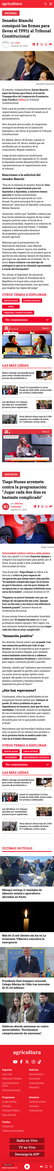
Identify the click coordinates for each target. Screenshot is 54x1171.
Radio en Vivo (27, 1140)
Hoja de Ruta (9, 1114)
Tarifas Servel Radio (13, 1130)
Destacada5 (11, 300)
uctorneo (11, 757)
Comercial (7, 1126)
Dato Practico (36, 1074)
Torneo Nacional (11, 1090)
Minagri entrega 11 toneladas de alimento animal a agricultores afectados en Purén (22, 893)
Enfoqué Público (11, 1110)
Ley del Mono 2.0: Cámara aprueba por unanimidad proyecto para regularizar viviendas (15, 404)
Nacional (11, 13)
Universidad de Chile (10, 1084)
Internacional (36, 1082)
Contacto (34, 1106)
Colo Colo (7, 1074)
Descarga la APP (27, 1154)
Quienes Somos (37, 1101)
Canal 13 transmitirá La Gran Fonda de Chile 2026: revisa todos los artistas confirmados (35, 390)
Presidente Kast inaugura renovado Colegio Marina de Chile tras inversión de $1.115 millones (26, 984)
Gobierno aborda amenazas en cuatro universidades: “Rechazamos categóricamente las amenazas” (25, 1030)
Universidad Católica (36, 757)
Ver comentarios (16, 320)
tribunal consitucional (18, 312)
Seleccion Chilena (12, 1078)
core (17, 42)
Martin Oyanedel (17, 505)
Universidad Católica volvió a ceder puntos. (26, 553)
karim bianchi (31, 300)
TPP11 (21, 99)
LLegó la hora (9, 1101)
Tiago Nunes (30, 751)
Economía (34, 1078)
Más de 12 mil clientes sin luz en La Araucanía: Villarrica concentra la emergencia (24, 939)
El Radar (6, 1106)
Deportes (11, 474)
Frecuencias (35, 1110)
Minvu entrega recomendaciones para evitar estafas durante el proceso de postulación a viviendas (18, 375)
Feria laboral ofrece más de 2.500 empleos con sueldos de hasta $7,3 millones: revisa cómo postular (35, 419)
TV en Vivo (27, 1147)
